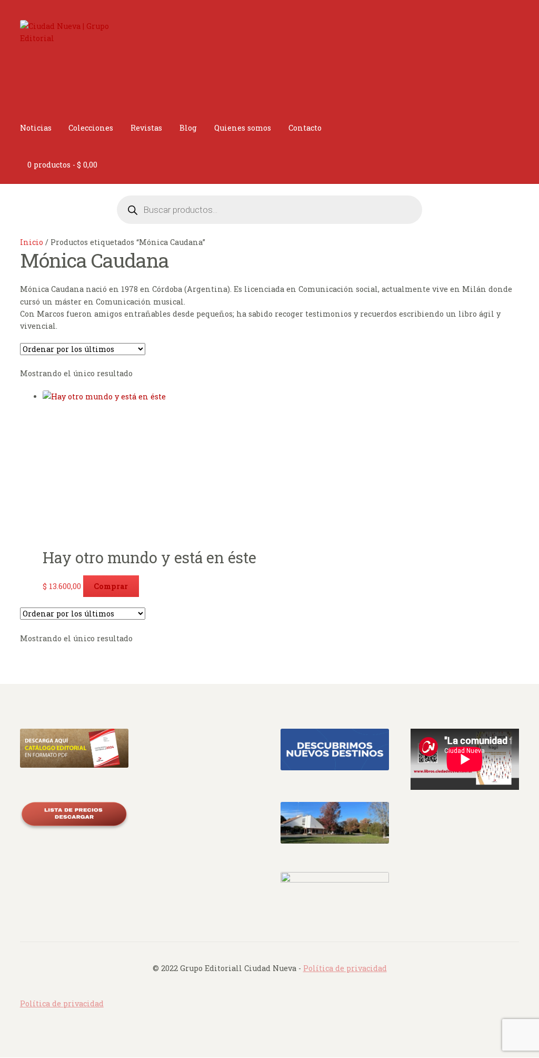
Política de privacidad (345, 968)
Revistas (146, 128)
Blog (188, 128)
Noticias (36, 128)
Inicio (31, 242)
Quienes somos (242, 128)
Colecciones (90, 128)
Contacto (305, 128)
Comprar (111, 586)
